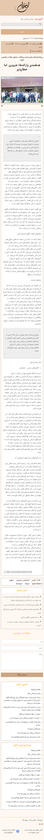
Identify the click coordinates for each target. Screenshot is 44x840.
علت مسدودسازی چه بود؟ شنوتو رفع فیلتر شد (25, 737)
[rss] (40, 824)
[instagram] (42, 824)
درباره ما (40, 820)
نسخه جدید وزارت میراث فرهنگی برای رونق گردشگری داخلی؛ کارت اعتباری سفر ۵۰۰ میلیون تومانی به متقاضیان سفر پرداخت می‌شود (22, 700)
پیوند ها (25, 820)
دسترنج (25, 38)
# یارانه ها (19, 583)
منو (22, 32)
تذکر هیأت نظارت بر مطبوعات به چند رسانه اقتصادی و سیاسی (23, 723)
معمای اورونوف (35, 689)
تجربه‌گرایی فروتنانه (33, 729)
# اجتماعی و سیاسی (23, 580)
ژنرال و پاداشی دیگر (27, 19)
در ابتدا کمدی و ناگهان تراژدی (30, 617)
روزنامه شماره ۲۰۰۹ (37, 38)
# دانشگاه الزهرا (37, 583)
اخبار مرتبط (22, 590)
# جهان (11, 580)
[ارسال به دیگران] (2, 106)
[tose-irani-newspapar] (22, 7)
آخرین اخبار (22, 684)
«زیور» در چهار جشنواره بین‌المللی (29, 714)
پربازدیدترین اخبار (22, 745)
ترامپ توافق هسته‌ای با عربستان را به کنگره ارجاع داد (23, 801)
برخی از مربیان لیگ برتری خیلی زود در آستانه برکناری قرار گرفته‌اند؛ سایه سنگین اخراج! (21, 708)
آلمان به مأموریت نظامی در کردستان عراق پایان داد (24, 805)
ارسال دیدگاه (22, 674)
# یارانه (27, 583)
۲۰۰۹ (34, 44)
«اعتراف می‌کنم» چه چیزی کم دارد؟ (28, 733)
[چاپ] (42, 106)
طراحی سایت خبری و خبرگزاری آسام (8, 831)
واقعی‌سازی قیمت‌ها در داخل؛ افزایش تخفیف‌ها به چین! (21, 605)
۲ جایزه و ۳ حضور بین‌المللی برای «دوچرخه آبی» (25, 718)
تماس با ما (32, 820)
